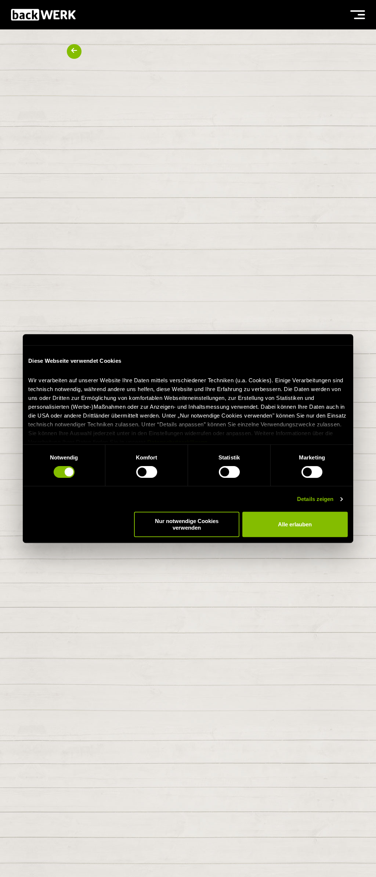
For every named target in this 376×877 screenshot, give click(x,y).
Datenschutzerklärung (177, 442)
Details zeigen (315, 499)
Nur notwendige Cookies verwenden (186, 524)
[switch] (146, 472)
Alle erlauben (295, 524)
